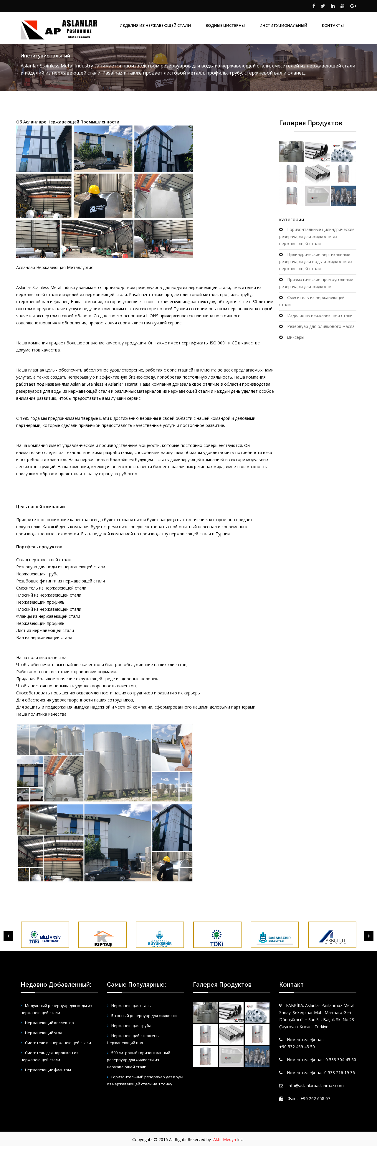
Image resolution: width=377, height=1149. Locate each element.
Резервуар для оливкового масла (321, 326)
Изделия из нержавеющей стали (320, 315)
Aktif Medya (224, 1139)
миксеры (295, 337)
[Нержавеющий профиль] (317, 174)
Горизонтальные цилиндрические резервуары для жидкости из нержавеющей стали (317, 236)
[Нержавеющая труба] (317, 151)
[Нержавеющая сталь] (343, 151)
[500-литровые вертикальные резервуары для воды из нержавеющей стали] (343, 174)
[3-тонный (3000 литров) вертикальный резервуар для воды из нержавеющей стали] (291, 174)
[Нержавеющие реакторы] (343, 196)
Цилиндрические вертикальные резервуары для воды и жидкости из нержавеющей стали (315, 261)
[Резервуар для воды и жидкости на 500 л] (291, 196)
